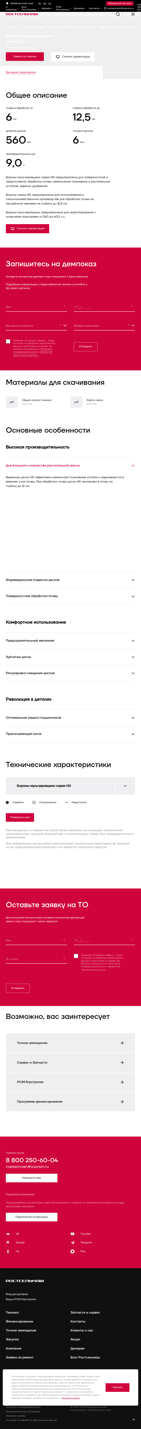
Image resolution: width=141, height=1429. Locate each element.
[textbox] (36, 325)
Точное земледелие (21, 1330)
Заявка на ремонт (20, 1357)
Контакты (94, 8)
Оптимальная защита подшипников (33, 717)
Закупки (12, 1339)
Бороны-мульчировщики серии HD (44, 786)
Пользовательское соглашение (23, 1411)
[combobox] (36, 325)
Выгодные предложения (21, 72)
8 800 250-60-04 (32, 1160)
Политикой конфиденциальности (32, 350)
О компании (11, 8)
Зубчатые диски (18, 657)
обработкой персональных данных (32, 353)
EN (44, 3)
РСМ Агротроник (62, 8)
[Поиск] (118, 14)
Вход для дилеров (17, 1294)
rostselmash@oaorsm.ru (27, 1166)
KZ (49, 3)
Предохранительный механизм (30, 640)
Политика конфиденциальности (23, 1407)
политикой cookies (70, 1398)
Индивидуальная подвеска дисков (32, 580)
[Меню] (133, 14)
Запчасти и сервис (85, 1312)
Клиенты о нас (81, 1330)
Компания (13, 1348)
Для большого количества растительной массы (43, 465)
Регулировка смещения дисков (30, 673)
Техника (12, 1312)
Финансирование (19, 1321)
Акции (75, 1339)
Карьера (46, 8)
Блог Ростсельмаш (29, 8)
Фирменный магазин (119, 3)
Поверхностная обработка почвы (32, 596)
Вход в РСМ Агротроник (21, 1299)
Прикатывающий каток (24, 734)
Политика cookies (15, 1415)
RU (39, 3)
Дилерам (79, 8)
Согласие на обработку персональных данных (31, 1420)
